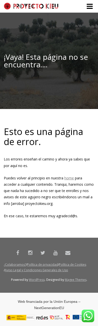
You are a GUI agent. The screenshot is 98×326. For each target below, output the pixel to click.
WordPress (37, 280)
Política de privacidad (42, 264)
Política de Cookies (72, 264)
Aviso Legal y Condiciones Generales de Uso (36, 270)
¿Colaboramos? (15, 264)
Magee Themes (75, 280)
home (69, 178)
